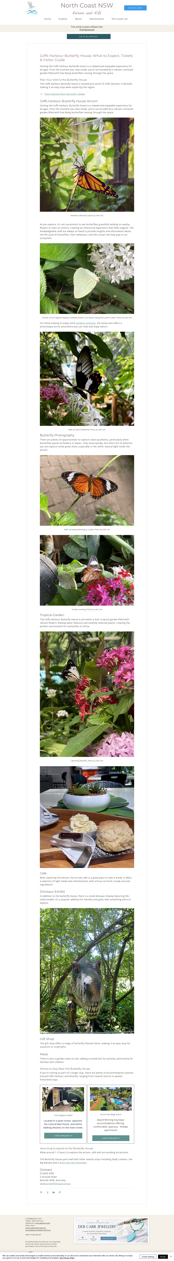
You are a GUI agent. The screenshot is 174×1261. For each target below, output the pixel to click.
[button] (96, 18)
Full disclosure (87, 29)
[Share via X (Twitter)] (47, 1192)
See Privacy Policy (67, 1258)
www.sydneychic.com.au (35, 1228)
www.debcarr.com (42, 1223)
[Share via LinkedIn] (53, 1192)
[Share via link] (60, 1192)
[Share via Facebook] (41, 1192)
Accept (163, 1256)
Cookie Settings (148, 1256)
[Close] (170, 1256)
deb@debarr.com (34, 1218)
